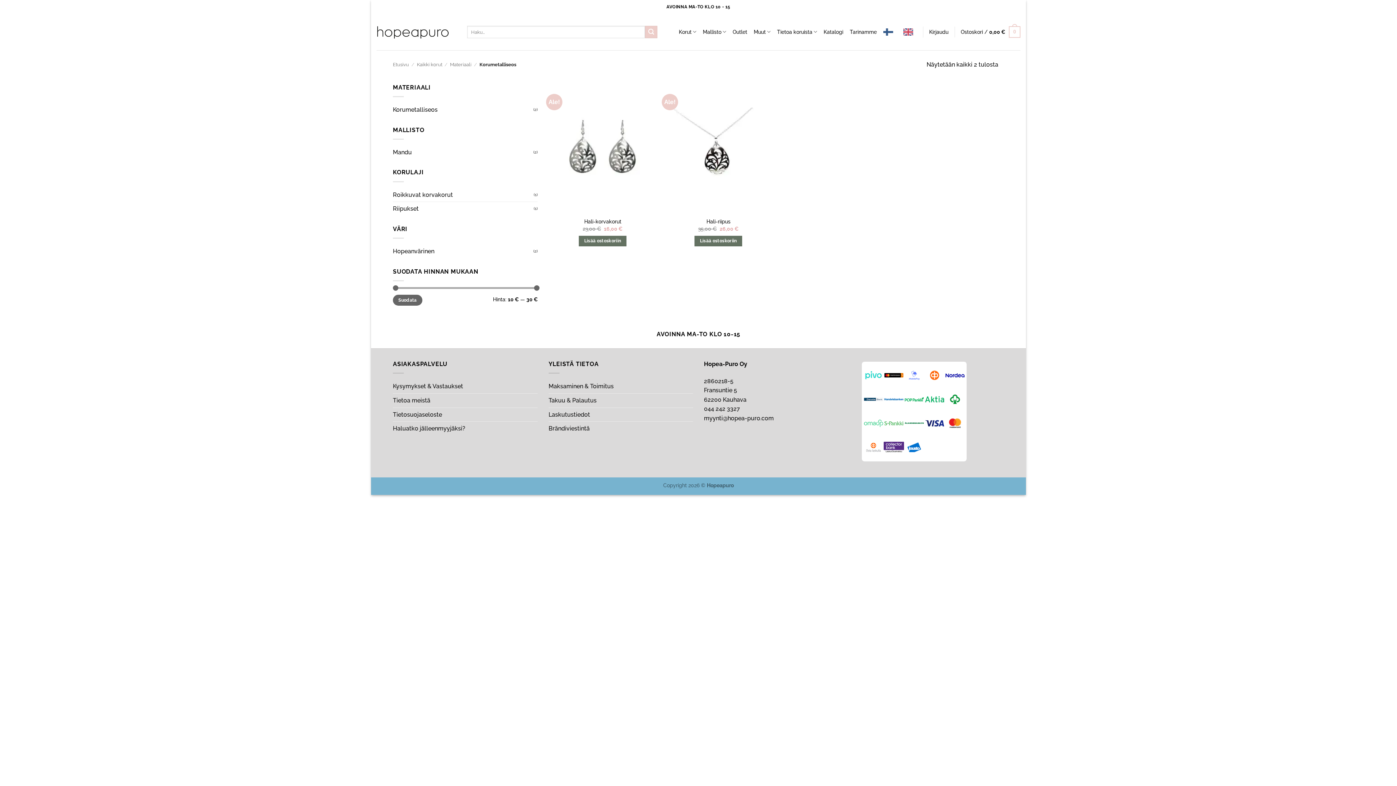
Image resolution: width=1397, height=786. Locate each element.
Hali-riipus (719, 221)
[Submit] (651, 32)
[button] (938, 32)
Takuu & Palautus (573, 400)
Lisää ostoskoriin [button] (602, 240)
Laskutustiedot (569, 414)
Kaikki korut (429, 64)
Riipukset (406, 208)
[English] (910, 32)
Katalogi (833, 32)
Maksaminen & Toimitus (581, 386)
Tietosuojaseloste (417, 414)
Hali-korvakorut (602, 221)
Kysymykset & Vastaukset (428, 386)
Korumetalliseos (415, 109)
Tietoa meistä (411, 400)
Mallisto (712, 32)
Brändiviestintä (569, 428)
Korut (685, 32)
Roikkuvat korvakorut (423, 194)
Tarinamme (863, 32)
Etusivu (401, 64)
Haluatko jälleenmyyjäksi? (429, 428)
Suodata (407, 300)
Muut (760, 32)
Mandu (402, 152)
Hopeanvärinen (413, 251)
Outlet (740, 32)
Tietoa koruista (794, 32)
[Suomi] (890, 32)
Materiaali (460, 64)
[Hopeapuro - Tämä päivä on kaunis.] (413, 32)
